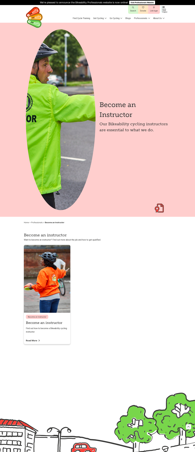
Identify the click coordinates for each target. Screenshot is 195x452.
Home (26, 222)
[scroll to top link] (188, 426)
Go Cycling (115, 18)
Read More (32, 340)
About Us (157, 18)
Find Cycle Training (81, 18)
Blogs (128, 18)
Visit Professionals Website (142, 2)
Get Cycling (98, 18)
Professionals (140, 18)
